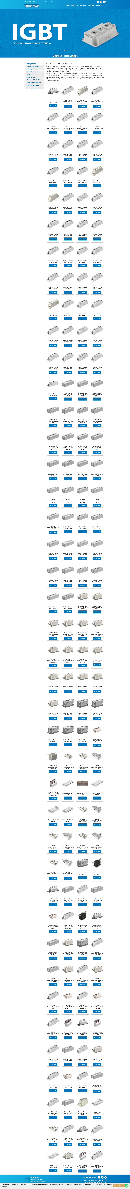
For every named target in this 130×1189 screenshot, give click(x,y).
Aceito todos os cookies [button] (120, 1185)
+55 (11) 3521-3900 (29, 2)
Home (67, 5)
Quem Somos (74, 5)
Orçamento (98, 5)
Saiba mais (53, 106)
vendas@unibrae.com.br (45, 2)
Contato (91, 5)
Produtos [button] (83, 5)
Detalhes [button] (4, 1186)
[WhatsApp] (126, 1186)
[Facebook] (98, 2)
